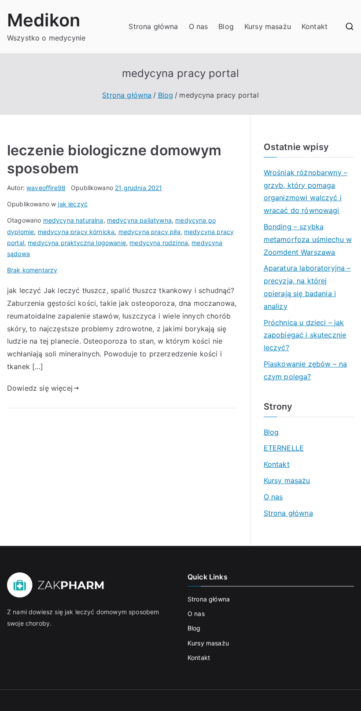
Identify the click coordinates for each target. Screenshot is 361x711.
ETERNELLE (284, 447)
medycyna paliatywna (139, 220)
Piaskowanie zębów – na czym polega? (305, 370)
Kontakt (315, 26)
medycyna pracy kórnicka (76, 231)
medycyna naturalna (73, 220)
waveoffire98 (46, 187)
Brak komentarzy (32, 270)
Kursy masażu (267, 26)
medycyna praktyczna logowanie (77, 242)
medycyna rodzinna (158, 242)
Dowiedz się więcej (40, 388)
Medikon (43, 20)
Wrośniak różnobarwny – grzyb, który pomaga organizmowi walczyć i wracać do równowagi (306, 191)
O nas (198, 26)
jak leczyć (73, 204)
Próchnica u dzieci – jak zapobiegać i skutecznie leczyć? (305, 335)
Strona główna (153, 26)
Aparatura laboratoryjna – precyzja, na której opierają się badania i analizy (307, 287)
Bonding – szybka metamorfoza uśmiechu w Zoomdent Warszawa (308, 239)
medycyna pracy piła (149, 231)
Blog (226, 26)
